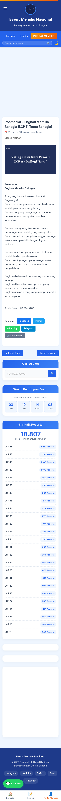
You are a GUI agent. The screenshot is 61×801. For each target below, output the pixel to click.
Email (52, 773)
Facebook (24, 321)
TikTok (40, 773)
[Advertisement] (30, 84)
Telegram (28, 328)
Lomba (24, 36)
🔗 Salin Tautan (15, 336)
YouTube (26, 773)
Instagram (11, 773)
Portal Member (44, 36)
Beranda (10, 36)
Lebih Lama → (48, 353)
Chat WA (13, 784)
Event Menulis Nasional (30, 19)
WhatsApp (12, 328)
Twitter (38, 321)
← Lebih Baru (12, 353)
